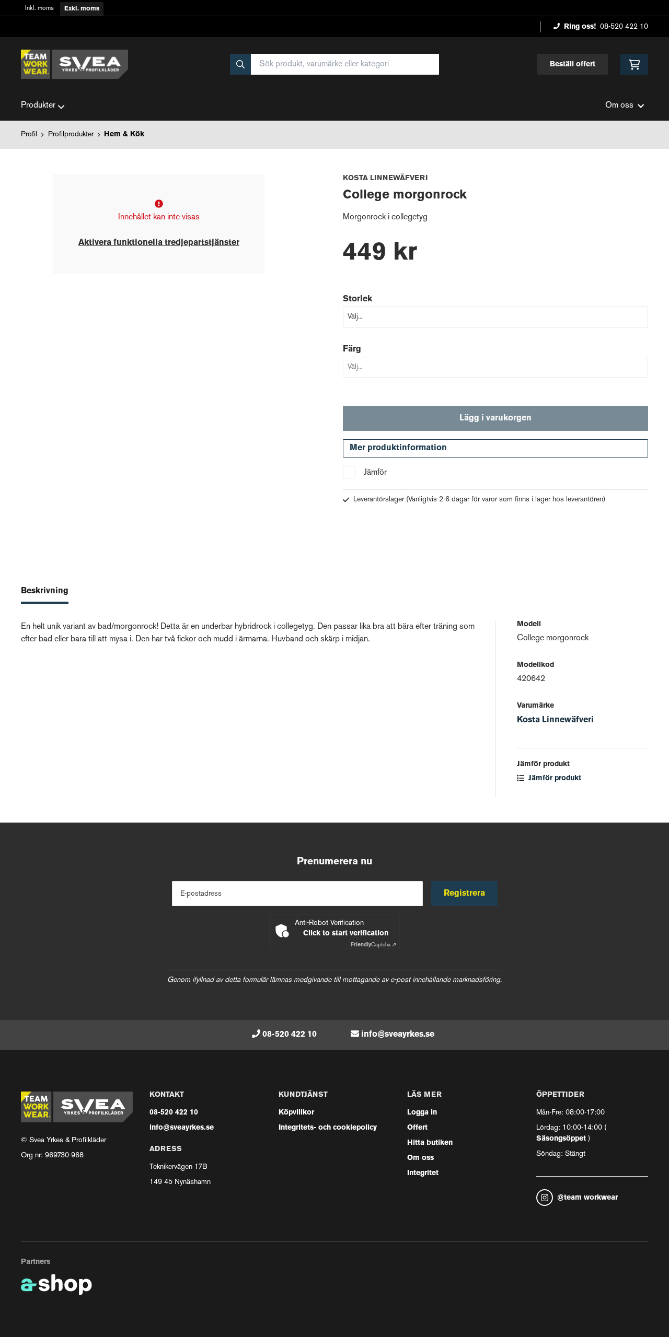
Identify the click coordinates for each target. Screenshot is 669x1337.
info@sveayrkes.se (397, 1034)
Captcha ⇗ (373, 945)
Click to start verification (345, 933)
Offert (417, 1127)
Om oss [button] (619, 106)
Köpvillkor (296, 1112)
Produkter (38, 106)
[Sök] (240, 64)
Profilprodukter (71, 134)
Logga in (422, 1112)
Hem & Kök (124, 134)
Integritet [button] (423, 1173)
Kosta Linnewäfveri (555, 720)
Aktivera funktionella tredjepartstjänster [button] (158, 243)
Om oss (420, 1158)
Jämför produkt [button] (553, 778)
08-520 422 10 (624, 27)
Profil (29, 134)
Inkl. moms (39, 8)
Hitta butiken (430, 1143)
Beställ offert (572, 64)
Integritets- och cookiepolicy (328, 1127)
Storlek (357, 299)
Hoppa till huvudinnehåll (330, 13)
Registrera (464, 893)
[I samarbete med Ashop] (56, 1284)
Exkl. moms (81, 8)
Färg (352, 349)
